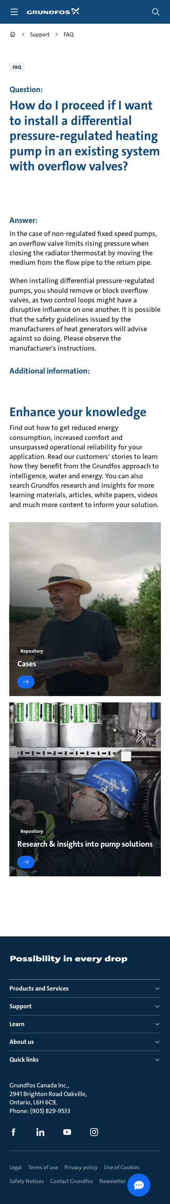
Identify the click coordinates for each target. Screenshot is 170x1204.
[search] (156, 11)
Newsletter (112, 1181)
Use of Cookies (122, 1167)
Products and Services (39, 988)
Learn (17, 1024)
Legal (15, 1167)
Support (20, 1006)
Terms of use (43, 1167)
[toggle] (14, 11)
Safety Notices (26, 1181)
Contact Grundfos (71, 1181)
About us (21, 1042)
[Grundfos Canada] (12, 35)
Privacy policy (81, 1167)
